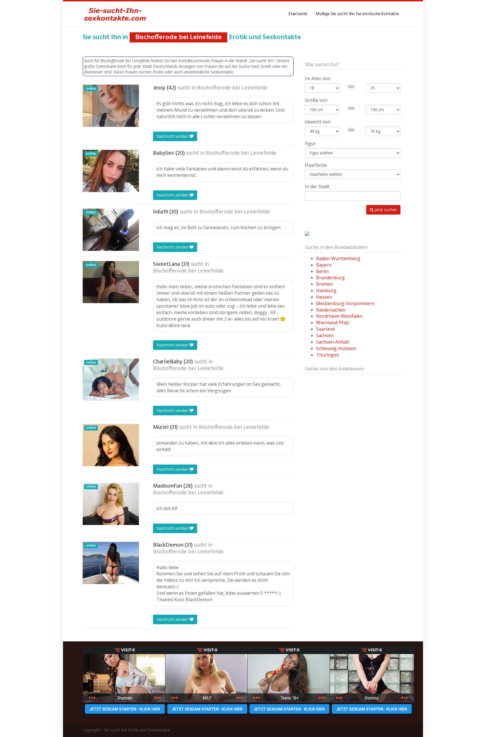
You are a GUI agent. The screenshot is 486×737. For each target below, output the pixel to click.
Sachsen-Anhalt (332, 342)
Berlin (322, 271)
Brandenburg (330, 277)
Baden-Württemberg (338, 258)
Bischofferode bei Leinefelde (232, 88)
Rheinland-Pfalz (332, 322)
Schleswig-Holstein (336, 348)
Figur (310, 143)
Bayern (323, 265)
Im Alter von (317, 78)
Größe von (316, 100)
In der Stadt (317, 186)
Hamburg (326, 290)
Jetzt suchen (385, 209)
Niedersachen (330, 310)
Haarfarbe (316, 165)
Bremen (324, 284)
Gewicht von (317, 122)
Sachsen (325, 335)
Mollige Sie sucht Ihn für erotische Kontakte (357, 14)
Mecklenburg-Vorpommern (345, 303)
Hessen (324, 297)
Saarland (325, 329)
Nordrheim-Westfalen (339, 316)
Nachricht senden (173, 136)
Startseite (297, 14)
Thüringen (327, 355)
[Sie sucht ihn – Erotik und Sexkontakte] (115, 14)
